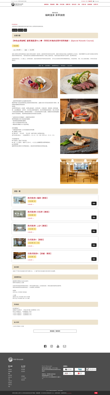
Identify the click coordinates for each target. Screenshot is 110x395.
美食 (79, 4)
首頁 (9, 367)
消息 (9, 386)
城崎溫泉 (46, 4)
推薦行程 (68, 4)
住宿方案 (20, 30)
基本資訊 (14, 30)
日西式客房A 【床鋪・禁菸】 (40, 253)
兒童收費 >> (31, 204)
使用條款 (23, 376)
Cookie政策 (69, 392)
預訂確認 (23, 369)
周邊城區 (52, 4)
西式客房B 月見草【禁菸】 (39, 212)
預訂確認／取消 (84, 1)
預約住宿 (74, 4)
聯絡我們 (90, 1)
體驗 (57, 4)
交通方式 (96, 4)
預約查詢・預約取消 (55, 331)
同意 (96, 393)
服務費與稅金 (55, 65)
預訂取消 (23, 371)
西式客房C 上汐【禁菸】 (38, 226)
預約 (94, 203)
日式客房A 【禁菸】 (36, 239)
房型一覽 (41, 65)
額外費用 (48, 65)
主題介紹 (84, 4)
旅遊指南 (90, 4)
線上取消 (69, 65)
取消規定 (63, 65)
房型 (25, 30)
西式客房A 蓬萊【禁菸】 (38, 198)
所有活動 (62, 4)
